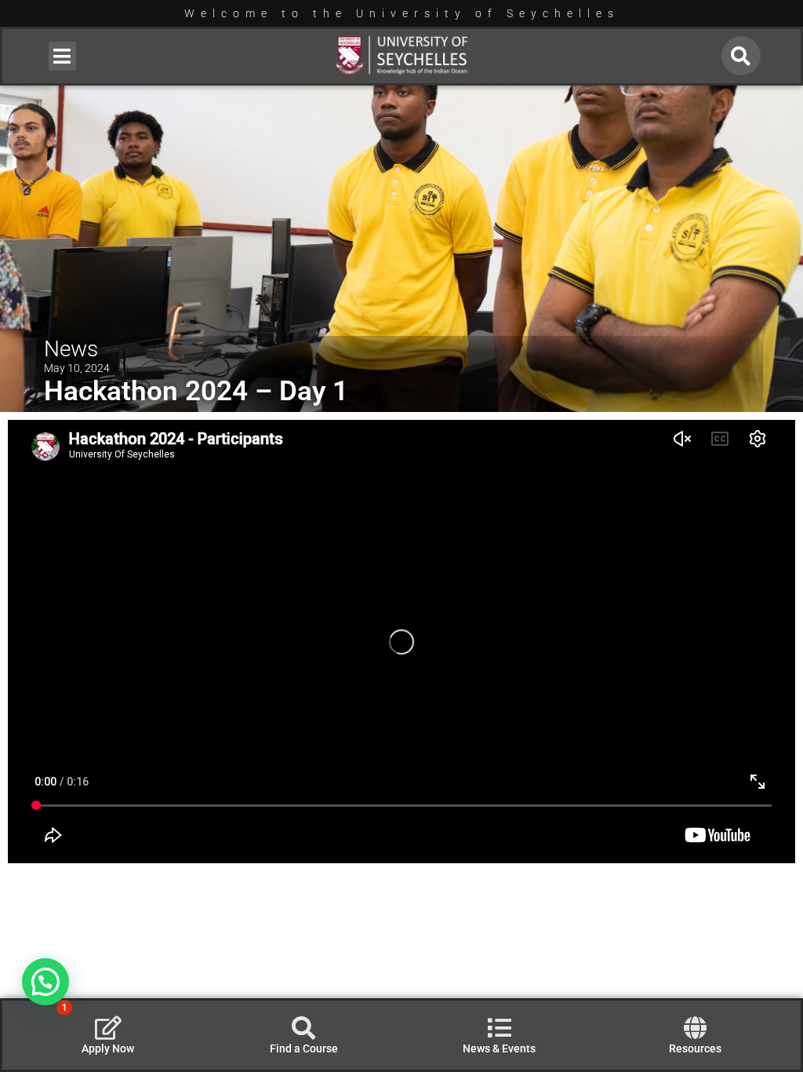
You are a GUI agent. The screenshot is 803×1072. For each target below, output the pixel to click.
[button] (62, 56)
